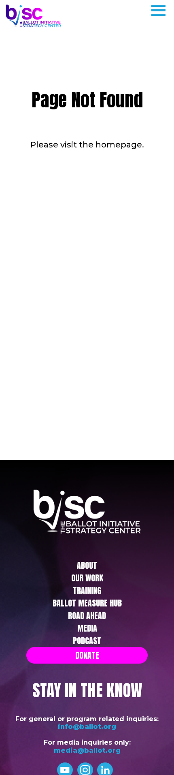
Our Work (87, 578)
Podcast (87, 640)
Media (87, 628)
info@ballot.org (87, 726)
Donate (87, 655)
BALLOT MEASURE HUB (87, 603)
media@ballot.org (87, 750)
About (87, 565)
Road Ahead (87, 615)
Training (87, 590)
